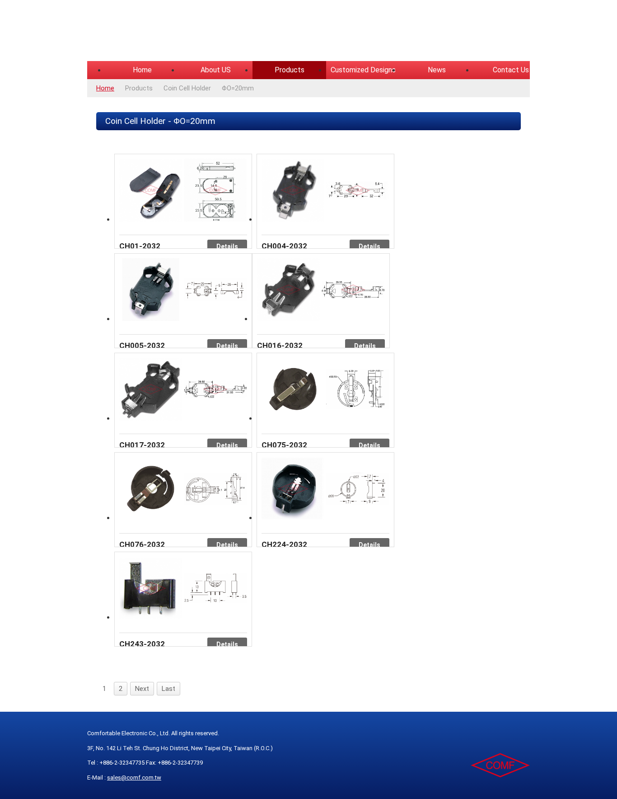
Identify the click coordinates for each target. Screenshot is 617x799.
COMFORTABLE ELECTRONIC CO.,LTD (200, 31)
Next (142, 689)
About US (216, 70)
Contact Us (511, 70)
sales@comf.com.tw (134, 777)
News (437, 70)
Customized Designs (363, 70)
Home (142, 70)
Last (168, 689)
